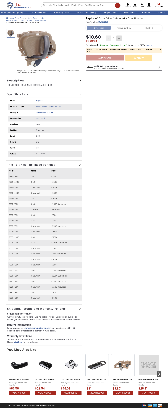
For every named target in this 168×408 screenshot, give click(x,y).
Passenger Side (124, 28)
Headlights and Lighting (12, 13)
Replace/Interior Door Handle (48, 106)
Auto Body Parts (61, 13)
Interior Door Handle (35, 18)
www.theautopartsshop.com (38, 328)
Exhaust (146, 13)
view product (19, 393)
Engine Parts (110, 13)
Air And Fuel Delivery (86, 13)
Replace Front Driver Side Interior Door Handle (26, 20)
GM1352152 (40, 118)
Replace (39, 101)
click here (18, 342)
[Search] (117, 5)
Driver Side (99, 28)
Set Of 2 (149, 28)
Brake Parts (129, 13)
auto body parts (17, 18)
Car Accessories (38, 13)
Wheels (161, 13)
